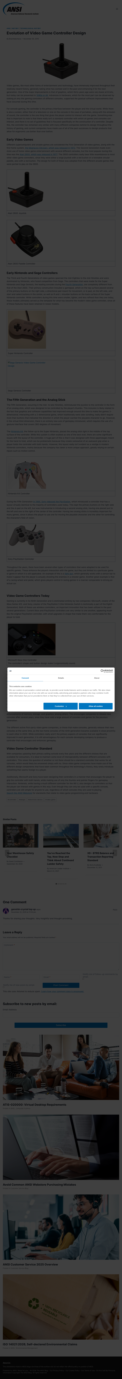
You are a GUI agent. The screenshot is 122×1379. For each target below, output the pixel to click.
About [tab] (96, 678)
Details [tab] (61, 678)
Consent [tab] (25, 678)
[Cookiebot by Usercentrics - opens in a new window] (102, 671)
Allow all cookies (96, 706)
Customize (59, 706)
